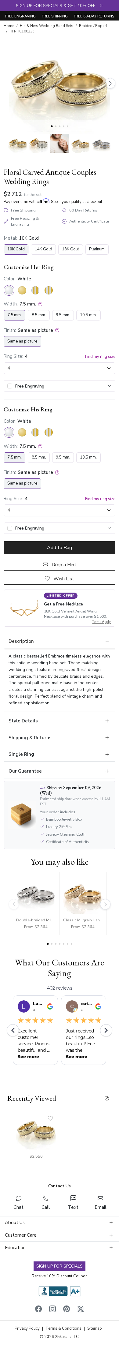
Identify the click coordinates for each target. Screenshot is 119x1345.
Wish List (63, 578)
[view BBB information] (59, 1290)
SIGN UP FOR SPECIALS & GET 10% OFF (57, 6)
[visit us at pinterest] (66, 1310)
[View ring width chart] (40, 304)
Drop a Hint (63, 564)
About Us (15, 1222)
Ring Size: (13, 356)
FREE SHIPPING (55, 16)
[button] (17, 143)
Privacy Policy (27, 1328)
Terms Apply (101, 622)
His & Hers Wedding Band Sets (46, 25)
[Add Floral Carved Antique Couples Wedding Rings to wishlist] (50, 1119)
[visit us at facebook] (38, 1310)
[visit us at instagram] (52, 1310)
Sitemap (94, 1328)
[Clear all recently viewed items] (107, 1098)
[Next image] (110, 83)
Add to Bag (59, 547)
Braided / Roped (93, 25)
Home (9, 25)
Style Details (23, 721)
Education (15, 1248)
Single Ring (21, 754)
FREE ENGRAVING (20, 16)
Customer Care (21, 1235)
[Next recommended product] (105, 904)
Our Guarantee (25, 771)
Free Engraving (29, 386)
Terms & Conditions (63, 1328)
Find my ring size (100, 356)
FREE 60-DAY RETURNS (94, 16)
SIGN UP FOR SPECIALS (59, 1266)
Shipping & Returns (30, 738)
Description (21, 641)
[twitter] (80, 1310)
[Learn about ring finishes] (57, 330)
